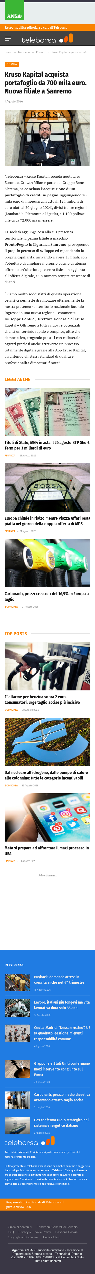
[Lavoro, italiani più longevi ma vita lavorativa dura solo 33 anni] (17, 1008)
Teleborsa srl (55, 1202)
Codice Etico (51, 1237)
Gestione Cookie (66, 1232)
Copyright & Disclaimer (23, 1237)
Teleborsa (60, 27)
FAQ (11, 1232)
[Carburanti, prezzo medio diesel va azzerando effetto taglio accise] (17, 1100)
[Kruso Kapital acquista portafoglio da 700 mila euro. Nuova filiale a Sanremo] (47, 138)
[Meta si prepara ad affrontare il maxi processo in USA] (47, 817)
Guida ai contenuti (20, 1227)
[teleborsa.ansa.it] (47, 38)
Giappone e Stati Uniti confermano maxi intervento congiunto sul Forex (62, 1069)
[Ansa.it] (14, 12)
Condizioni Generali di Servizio (57, 1227)
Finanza (11, 64)
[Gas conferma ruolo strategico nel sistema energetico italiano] (17, 1125)
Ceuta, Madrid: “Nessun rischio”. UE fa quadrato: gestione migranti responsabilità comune (62, 1033)
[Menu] (8, 37)
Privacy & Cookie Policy (34, 1232)
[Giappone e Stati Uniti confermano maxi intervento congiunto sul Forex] (17, 1069)
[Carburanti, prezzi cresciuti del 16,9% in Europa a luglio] (47, 563)
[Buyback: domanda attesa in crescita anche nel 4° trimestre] (17, 982)
